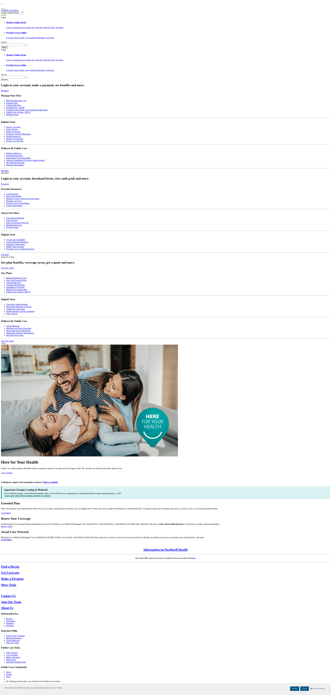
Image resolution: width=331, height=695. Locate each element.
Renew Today (7, 526)
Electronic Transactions (15, 244)
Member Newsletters (14, 139)
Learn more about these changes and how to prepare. (27, 496)
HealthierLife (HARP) (15, 287)
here (193, 558)
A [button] (1, 15)
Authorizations (12, 194)
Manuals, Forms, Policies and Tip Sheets (22, 199)
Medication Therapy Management (20, 333)
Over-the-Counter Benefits (17, 304)
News (8, 672)
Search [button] (4, 42)
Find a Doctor (12, 129)
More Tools (11, 660)
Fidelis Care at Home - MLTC (18, 112)
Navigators (10, 621)
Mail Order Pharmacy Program (18, 307)
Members (5, 91)
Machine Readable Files (16, 662)
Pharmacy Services (14, 201)
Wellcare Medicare (13, 153)
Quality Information (14, 206)
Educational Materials (15, 218)
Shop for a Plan (7, 268)
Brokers (9, 619)
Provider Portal (12, 227)
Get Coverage (6, 473)
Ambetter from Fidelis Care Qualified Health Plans (27, 110)
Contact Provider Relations (17, 242)
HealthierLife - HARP (15, 108)
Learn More (6, 513)
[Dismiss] (2, 4)
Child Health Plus (13, 105)
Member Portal (12, 115)
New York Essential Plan (16, 280)
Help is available (50, 482)
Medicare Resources (14, 156)
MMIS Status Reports (15, 247)
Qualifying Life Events (15, 309)
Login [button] (3, 17)
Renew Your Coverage (15, 636)
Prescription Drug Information (18, 158)
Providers (5, 184)
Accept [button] (304, 689)
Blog (8, 677)
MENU (4, 47)
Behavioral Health (13, 196)
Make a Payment (13, 657)
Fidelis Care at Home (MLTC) (18, 292)
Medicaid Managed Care (16, 101)
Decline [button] (294, 689)
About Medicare (13, 326)
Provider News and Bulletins (18, 203)
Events (9, 674)
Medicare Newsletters (15, 165)
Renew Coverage (13, 127)
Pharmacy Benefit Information (18, 134)
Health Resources (13, 136)
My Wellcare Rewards (15, 163)
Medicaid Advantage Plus (16, 290)
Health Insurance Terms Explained (20, 311)
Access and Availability (15, 240)
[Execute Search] (26, 45)
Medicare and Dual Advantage (18, 328)
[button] (318, 688)
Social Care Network (14, 141)
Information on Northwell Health (166, 549)
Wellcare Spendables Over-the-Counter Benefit (25, 160)
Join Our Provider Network (17, 223)
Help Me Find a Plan (14, 335)
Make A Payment (13, 132)
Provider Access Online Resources (20, 249)
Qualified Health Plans (15, 285)
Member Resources (14, 225)
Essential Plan (12, 103)
